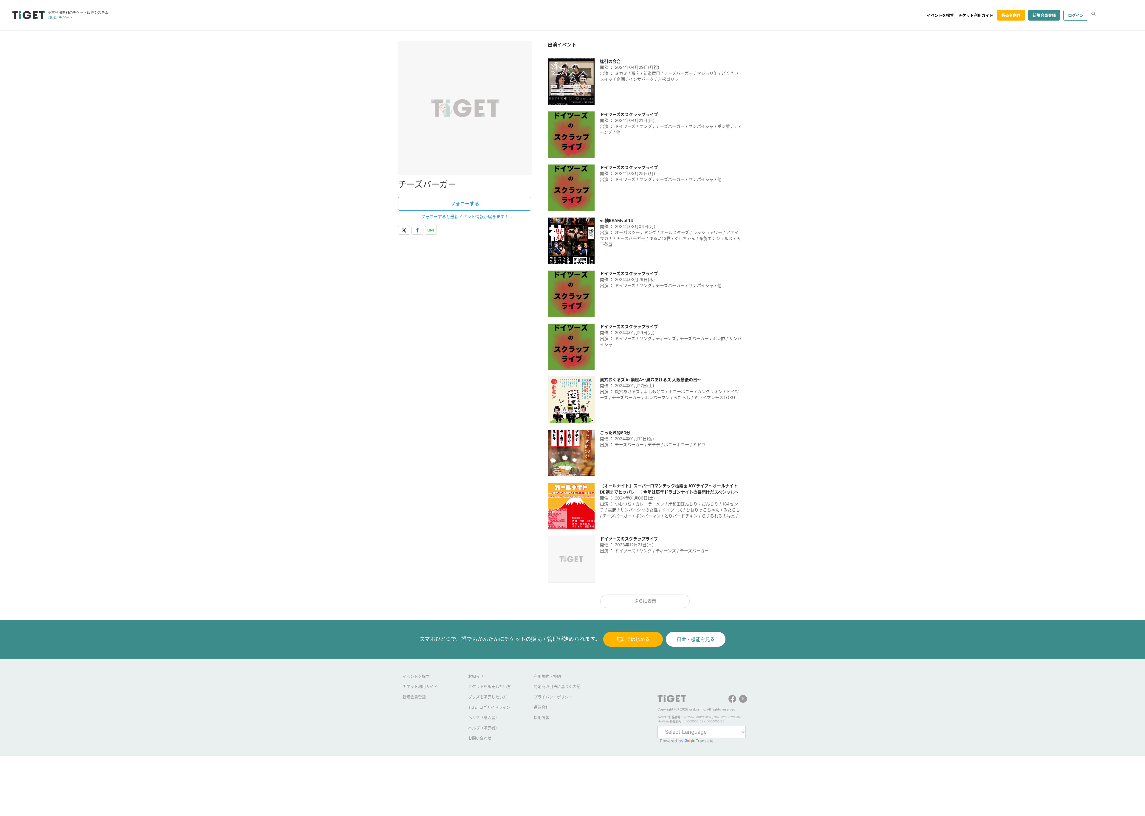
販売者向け (1011, 15)
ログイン (1076, 15)
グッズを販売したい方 (487, 696)
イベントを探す (940, 15)
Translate (705, 740)
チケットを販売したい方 (489, 686)
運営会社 (541, 707)
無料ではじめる (633, 639)
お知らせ (476, 676)
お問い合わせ (479, 738)
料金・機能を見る (696, 639)
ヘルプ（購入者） (483, 717)
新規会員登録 (1044, 15)
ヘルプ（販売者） (483, 727)
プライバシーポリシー (553, 696)
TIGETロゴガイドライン (489, 707)
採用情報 (541, 717)
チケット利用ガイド (975, 15)
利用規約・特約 (547, 676)
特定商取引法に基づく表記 (557, 686)
